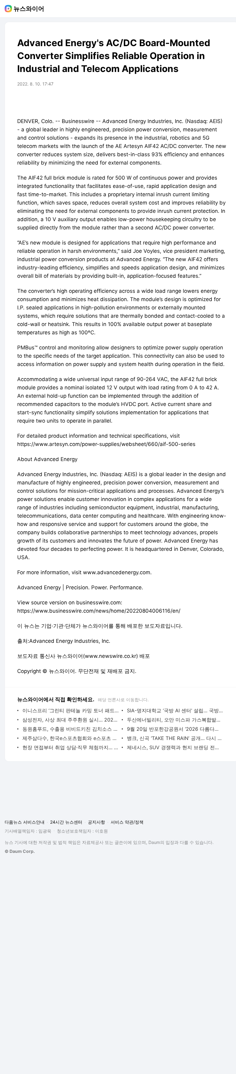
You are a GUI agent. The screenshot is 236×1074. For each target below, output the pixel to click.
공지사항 (96, 822)
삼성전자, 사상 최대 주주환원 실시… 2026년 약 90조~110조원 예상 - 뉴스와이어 (70, 720)
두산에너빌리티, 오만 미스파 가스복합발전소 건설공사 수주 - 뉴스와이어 (175, 720)
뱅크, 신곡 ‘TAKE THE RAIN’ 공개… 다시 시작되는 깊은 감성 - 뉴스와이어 (175, 738)
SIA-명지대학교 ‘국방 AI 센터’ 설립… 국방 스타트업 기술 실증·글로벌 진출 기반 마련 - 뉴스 (175, 710)
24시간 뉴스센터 (66, 822)
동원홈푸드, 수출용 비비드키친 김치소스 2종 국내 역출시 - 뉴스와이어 (70, 729)
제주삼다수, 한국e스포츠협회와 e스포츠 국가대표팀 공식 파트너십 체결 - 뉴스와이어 (70, 738)
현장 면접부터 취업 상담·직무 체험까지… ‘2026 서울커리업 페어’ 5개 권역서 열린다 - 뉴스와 (70, 747)
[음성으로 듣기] (195, 101)
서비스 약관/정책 (127, 822)
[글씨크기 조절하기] (208, 101)
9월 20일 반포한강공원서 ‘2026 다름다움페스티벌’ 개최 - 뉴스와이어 (175, 729)
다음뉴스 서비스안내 (25, 822)
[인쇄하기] (220, 101)
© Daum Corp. (20, 851)
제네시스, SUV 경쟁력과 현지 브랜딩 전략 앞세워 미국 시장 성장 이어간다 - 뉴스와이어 (175, 747)
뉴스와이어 (29, 9)
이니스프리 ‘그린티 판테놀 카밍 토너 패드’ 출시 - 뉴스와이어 (70, 710)
